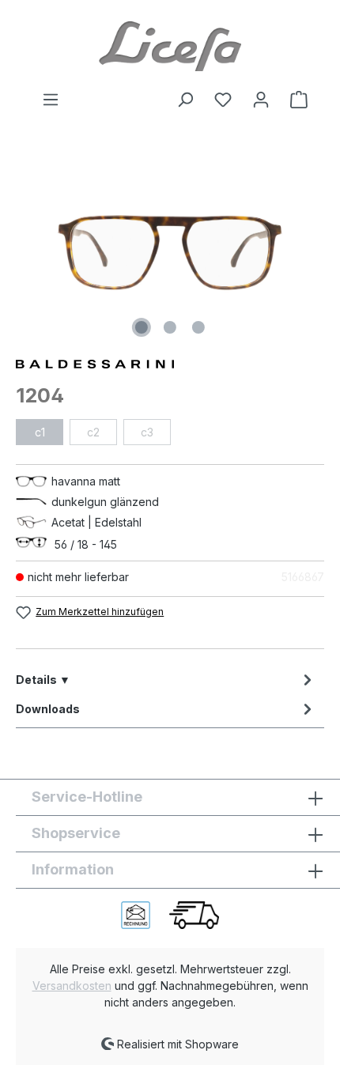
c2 (93, 432)
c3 (147, 432)
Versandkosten (71, 985)
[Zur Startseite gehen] (170, 45)
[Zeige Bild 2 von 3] (170, 327)
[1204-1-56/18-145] (170, 253)
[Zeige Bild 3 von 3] (198, 327)
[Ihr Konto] (261, 99)
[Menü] (51, 99)
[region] (170, 253)
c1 (40, 432)
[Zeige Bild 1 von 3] (141, 327)
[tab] (166, 679)
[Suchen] (185, 99)
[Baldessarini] (170, 362)
